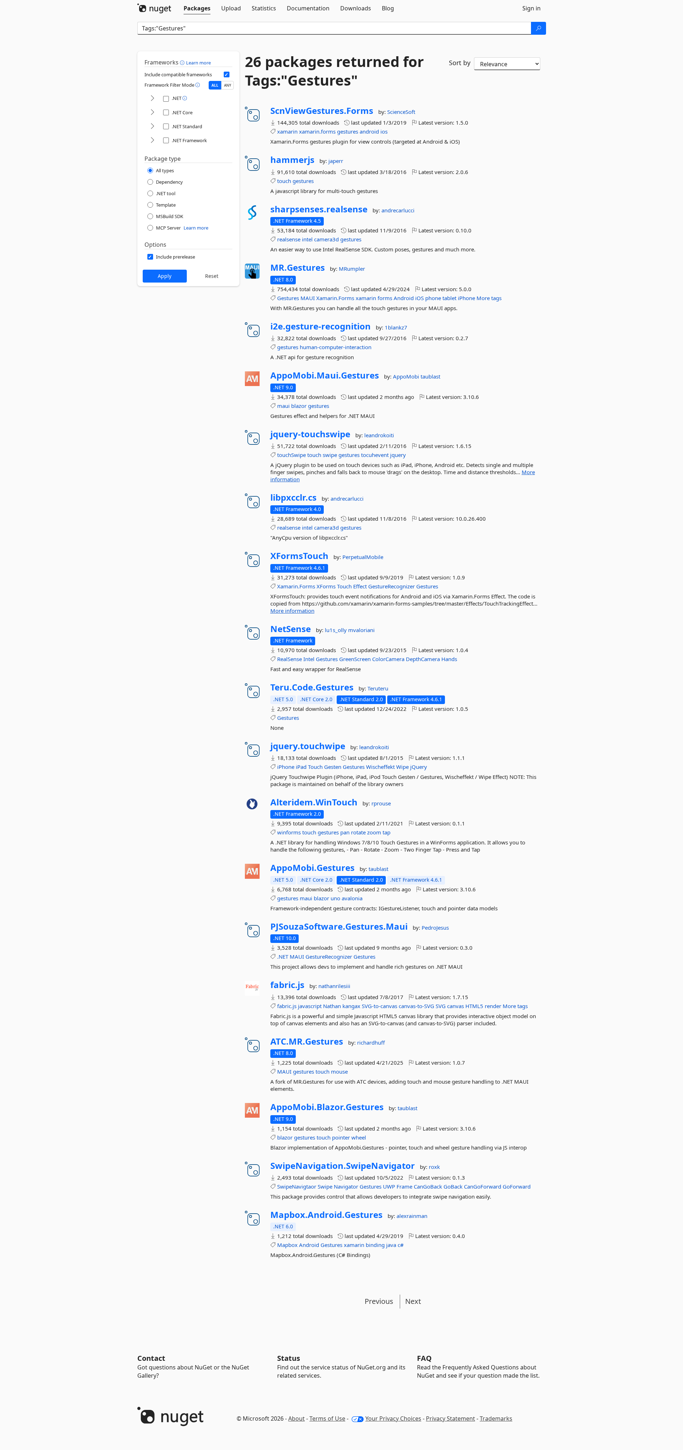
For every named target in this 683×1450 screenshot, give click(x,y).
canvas (455, 1006)
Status (288, 1358)
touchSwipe (291, 454)
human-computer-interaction (335, 347)
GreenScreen (355, 659)
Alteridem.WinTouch (313, 802)
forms (385, 298)
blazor (299, 405)
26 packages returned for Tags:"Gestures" (334, 71)
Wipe (402, 766)
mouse (339, 1071)
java (391, 1244)
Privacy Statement (450, 1418)
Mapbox (287, 1244)
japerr (335, 160)
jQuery (418, 766)
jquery (398, 454)
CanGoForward (482, 1186)
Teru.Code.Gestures (312, 687)
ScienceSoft (401, 111)
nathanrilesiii (334, 985)
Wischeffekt (380, 766)
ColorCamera (388, 659)
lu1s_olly (336, 630)
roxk (434, 1166)
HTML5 (474, 1006)
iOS (419, 298)
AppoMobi (407, 376)
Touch (344, 586)
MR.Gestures (297, 267)
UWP (389, 1186)
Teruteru (377, 688)
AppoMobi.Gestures (312, 868)
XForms (326, 586)
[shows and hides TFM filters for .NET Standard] (152, 127)
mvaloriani (361, 630)
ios (384, 131)
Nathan (332, 1006)
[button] (183, 62)
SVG (441, 1006)
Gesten (332, 766)
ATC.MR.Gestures (306, 1041)
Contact (151, 1358)
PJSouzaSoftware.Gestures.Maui (339, 926)
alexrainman (412, 1215)
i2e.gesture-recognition (320, 326)
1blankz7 (396, 327)
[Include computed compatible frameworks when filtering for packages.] (226, 74)
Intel (308, 659)
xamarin (287, 131)
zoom (374, 832)
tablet (449, 298)
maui (283, 405)
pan (345, 832)
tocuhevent (375, 454)
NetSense (290, 629)
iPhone (466, 298)
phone (433, 298)
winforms (289, 832)
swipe (330, 454)
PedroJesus (435, 927)
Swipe (325, 1186)
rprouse (381, 803)
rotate (358, 832)
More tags (489, 298)
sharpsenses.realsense (318, 209)
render (493, 1006)
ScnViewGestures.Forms (321, 111)
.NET (282, 956)
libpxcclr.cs (293, 497)
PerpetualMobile (362, 556)
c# (401, 1244)
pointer (341, 1137)
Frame (404, 1186)
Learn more (198, 62)
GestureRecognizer (391, 586)
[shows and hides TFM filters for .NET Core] (152, 113)
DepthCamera (423, 659)
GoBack (453, 1186)
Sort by (459, 62)
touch (284, 180)
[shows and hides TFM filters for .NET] (152, 99)
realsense (288, 239)
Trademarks (496, 1418)
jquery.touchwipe (307, 746)
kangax (351, 1006)
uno (335, 898)
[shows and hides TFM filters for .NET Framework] (152, 141)
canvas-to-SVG (416, 1006)
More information (292, 610)
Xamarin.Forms (335, 298)
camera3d (326, 239)
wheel (358, 1137)
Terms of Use (327, 1418)
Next (413, 1301)
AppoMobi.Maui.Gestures (324, 375)
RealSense (289, 659)
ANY (227, 85)
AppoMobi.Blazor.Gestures (327, 1107)
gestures (347, 131)
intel (307, 239)
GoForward (517, 1186)
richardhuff (371, 1042)
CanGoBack (428, 1186)
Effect (360, 586)
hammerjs (292, 160)
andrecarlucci (397, 210)
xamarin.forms (317, 131)
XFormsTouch (299, 556)
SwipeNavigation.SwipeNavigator (342, 1166)
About (296, 1418)
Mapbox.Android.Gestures (326, 1215)
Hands (449, 659)
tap (386, 832)
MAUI (307, 298)
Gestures (288, 298)
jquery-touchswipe (310, 434)
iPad (301, 766)
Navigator (346, 1186)
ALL (215, 85)
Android (404, 298)
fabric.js (287, 985)
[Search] (538, 28)
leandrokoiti (379, 435)
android (369, 131)
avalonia (352, 898)
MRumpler (352, 268)
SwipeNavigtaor (296, 1186)
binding (375, 1244)
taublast (430, 376)
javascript (310, 1006)
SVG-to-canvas (379, 1006)
